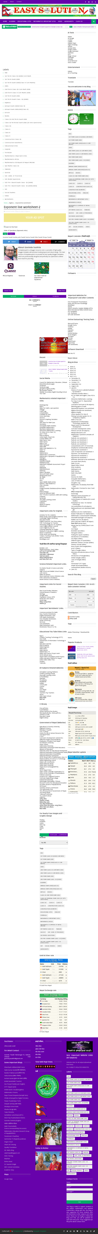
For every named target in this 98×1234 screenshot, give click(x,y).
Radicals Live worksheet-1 (79, 444)
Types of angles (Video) (78, 550)
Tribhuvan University (46, 794)
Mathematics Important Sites (44, 21)
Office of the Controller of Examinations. (52, 773)
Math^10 (42, 450)
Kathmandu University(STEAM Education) (52, 747)
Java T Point (43, 434)
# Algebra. (11, 234)
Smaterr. (42, 661)
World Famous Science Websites (50, 579)
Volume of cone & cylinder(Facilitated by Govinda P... (82, 390)
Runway (70, 59)
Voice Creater (72, 62)
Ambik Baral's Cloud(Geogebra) (14, 1090)
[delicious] (94, 1231)
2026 (71, 367)
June (72, 569)
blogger (13, 296)
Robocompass (44, 492)
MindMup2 (71, 305)
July (72, 388)
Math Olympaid (44, 445)
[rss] (84, 1231)
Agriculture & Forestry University (50, 727)
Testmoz (70, 327)
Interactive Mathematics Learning (50, 430)
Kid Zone (42, 622)
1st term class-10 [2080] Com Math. (81, 137)
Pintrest (42, 487)
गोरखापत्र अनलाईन (44, 800)
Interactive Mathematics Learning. (81, 399)
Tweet (13, 242)
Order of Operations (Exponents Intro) (15, 230)
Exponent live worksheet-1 (79, 457)
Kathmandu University (46, 746)
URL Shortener (72, 313)
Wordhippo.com (44, 539)
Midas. (42, 688)
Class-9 (6, 26)
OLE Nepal (74, 529)
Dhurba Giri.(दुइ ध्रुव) (10, 1109)
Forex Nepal (45, 1032)
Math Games (44, 442)
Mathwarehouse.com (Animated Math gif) (83, 509)
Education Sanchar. (45, 644)
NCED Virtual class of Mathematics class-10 (53, 757)
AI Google (71, 38)
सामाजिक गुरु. (43, 603)
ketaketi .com (44, 548)
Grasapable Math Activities (48, 426)
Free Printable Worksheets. (48, 619)
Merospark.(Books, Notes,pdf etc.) (50, 713)
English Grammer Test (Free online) (51, 521)
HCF (72, 561)
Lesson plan (43, 685)
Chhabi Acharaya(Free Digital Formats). (16, 1098)
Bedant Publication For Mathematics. (82, 514)
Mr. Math (42, 477)
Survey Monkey (72, 333)
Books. (78, 173)
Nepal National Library (46, 764)
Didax (41, 421)
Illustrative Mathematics (47, 429)
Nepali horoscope (72, 702)
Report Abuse (72, 358)
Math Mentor (44, 650)
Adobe (70, 37)
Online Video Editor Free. (47, 660)
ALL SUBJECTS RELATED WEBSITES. (78, 1067)
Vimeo (42, 694)
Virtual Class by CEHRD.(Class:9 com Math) (82, 526)
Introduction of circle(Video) (79, 537)
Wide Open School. (45, 696)
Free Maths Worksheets (47, 617)
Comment (61, 242)
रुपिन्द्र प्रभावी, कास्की (9, 1046)
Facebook (43, 385)
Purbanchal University (46, 780)
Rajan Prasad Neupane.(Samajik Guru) (16, 1095)
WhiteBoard (43, 506)
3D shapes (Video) (76, 538)
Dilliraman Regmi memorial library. (50, 739)
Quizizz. (73, 475)
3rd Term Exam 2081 (75, 157)
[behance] (87, 1231)
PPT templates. (72, 311)
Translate (71, 82)
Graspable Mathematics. (78, 479)
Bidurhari (7, 1158)
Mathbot (42, 451)
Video (60, 21)
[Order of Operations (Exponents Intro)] (11, 227)
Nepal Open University (46, 765)
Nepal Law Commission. (47, 762)
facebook (56, 296)
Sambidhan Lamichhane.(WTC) (13, 1115)
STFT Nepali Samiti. (10, 1087)
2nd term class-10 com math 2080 (80, 150)
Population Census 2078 (47, 597)
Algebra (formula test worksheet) (81, 410)
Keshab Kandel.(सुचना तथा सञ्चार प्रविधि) (15, 1078)
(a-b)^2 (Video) (75, 548)
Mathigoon (43, 459)
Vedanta (42, 503)
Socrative (71, 336)
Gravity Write (72, 48)
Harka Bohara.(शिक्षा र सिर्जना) (12, 1075)
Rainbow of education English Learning (52, 531)
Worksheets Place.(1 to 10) (48, 627)
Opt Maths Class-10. (75, 210)
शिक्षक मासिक (43, 808)
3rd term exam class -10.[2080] (79, 160)
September (74, 384)
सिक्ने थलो (42, 699)
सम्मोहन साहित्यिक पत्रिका (10, 1123)
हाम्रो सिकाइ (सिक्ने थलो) (46, 559)
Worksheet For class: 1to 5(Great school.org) (81, 503)
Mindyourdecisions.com (78, 433)
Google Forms (72, 325)
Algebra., (27, 211)
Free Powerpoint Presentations (77, 302)
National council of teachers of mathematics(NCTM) (80, 496)
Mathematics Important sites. (79, 199)
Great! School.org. (45, 620)
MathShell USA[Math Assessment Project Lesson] (52, 465)
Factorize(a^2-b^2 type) (78, 563)
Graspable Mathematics (47, 427)
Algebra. (71, 163)
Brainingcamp (44, 405)
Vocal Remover (72, 61)
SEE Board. (43, 786)
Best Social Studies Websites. (49, 591)
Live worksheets (73, 344)
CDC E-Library (44, 731)
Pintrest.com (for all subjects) (80, 431)
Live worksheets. (45, 624)
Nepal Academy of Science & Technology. (53, 759)
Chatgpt (42, 410)
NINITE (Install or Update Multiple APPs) (80, 308)
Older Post (61, 291)
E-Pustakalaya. (44, 677)
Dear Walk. (43, 639)
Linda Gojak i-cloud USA (47, 437)
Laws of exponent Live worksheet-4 (82, 452)
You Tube (43, 393)
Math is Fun (43, 443)
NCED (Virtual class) (46, 655)
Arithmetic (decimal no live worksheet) (83, 459)
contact (19, 1)
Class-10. (72, 183)
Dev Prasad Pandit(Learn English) (14, 1084)
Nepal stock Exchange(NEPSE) (49, 767)
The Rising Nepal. (45, 792)
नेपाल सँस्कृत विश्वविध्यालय (46, 804)
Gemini (70, 46)
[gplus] (70, 1231)
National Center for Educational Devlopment (53, 751)
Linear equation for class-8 (79, 414)
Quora (70, 306)
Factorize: (22, 276)
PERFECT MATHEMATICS (47, 483)
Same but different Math (47, 493)
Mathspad (43, 467)
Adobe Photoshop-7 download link (78, 632)
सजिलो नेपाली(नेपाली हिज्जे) (46, 557)
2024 (71, 370)
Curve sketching (44, 416)
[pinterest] (88, 1)
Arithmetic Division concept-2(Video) (82, 542)
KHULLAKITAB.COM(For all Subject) (82, 521)
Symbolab (43, 498)
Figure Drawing (72, 45)
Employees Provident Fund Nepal (50, 741)
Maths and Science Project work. (50, 653)
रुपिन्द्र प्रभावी (73, 619)
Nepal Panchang (72, 747)
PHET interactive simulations (48, 578)
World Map (74, 494)
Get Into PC (71, 353)
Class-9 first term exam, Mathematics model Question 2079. (85, 648)
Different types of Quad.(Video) (80, 540)
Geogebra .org (75, 483)
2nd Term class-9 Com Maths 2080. (80, 154)
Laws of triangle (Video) (78, 560)
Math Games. (75, 471)
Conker (70, 40)
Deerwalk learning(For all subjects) (82, 517)
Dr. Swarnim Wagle (10, 1164)
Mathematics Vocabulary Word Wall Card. (82, 485)
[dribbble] (80, 1231)
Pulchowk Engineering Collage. (49, 778)
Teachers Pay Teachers (47, 693)
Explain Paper (72, 43)
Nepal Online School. (77, 465)
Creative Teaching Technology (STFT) (51, 637)
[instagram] (92, 1)
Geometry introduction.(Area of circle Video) (82, 553)
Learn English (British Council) (49, 526)
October (74, 382)
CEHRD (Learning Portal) (47, 673)
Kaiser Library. (44, 744)
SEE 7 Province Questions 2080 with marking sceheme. (53, 495)
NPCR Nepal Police (45, 770)
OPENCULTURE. (45, 714)
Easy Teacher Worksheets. (48, 614)
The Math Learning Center (48, 500)
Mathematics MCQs (75, 202)
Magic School (72, 56)
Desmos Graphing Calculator (48, 419)
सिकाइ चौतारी (43, 698)
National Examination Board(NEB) (50, 754)
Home (5, 1)
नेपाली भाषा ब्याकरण (44, 556)
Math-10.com (75, 463)
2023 (71, 372)
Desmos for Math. (77, 477)
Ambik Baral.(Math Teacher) (13, 1081)
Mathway (42, 471)
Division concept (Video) (78, 544)
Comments (63, 835)
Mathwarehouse (45, 469)
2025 (71, 368)
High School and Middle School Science (52, 571)
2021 (71, 376)
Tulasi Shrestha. (9, 1112)
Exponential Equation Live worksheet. (82, 408)
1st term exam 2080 (75, 140)
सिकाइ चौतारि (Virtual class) (78, 523)
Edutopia (42, 678)
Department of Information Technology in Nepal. (53, 641)
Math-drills (43, 446)
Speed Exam (72, 341)
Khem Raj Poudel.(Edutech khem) (14, 1118)
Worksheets (69, 21)
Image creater (72, 49)
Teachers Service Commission (49, 788)
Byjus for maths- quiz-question (49, 408)
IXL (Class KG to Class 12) (48, 432)
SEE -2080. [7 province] (84, 213)
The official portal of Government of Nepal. (53, 791)
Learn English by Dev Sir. (47, 528)
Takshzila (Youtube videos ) (79, 393)
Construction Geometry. (77, 190)
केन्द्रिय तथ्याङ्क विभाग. (77, 492)
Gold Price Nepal (46, 985)
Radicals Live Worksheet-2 (79, 442)
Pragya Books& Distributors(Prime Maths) (53, 488)
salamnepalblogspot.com (12, 1153)
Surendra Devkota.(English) (12, 1120)
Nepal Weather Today (73, 793)
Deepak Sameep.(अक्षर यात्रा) (12, 1104)
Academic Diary (9, 1170)
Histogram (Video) (76, 533)
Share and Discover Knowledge (77, 303)
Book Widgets (72, 335)
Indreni (70, 71)
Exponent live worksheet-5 (79, 450)
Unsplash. (43, 821)
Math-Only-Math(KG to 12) (48, 448)
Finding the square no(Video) (80, 535)
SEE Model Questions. (76, 216)
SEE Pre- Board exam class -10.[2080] (81, 219)
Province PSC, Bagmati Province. (50, 776)
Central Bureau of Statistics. (48, 592)
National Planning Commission (49, 755)
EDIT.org (42, 825)
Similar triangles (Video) (78, 558)
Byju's (41, 406)
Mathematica (44, 453)
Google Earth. (44, 595)
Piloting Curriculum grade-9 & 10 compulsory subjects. (81, 417)
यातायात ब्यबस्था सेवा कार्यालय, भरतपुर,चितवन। (51, 805)
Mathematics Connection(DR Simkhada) (83, 516)
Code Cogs (43, 411)
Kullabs (42, 683)
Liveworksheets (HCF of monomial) (82, 446)
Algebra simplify (76, 412)
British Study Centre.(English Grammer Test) (53, 516)
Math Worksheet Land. (47, 625)
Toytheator (43, 501)
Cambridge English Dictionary (49, 518)
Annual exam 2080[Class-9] (78, 166)
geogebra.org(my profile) (47, 389)
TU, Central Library (45, 796)
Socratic (70, 338)
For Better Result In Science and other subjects (51, 569)
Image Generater (73, 51)
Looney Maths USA (46, 438)
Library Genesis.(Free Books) (48, 711)
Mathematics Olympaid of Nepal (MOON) (79, 206)
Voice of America (45, 537)
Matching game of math (78, 406)
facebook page (44, 387)
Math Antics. (43, 648)
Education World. (45, 520)
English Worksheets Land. (47, 615)
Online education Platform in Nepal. (51, 658)
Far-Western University (47, 743)
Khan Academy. (76, 467)
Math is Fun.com (76, 420)
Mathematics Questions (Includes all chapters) (82, 435)
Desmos (42, 418)
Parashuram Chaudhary (11, 1136)
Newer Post (8, 291)
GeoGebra (43, 424)
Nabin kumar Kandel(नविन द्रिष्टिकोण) (15, 1070)
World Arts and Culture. (47, 599)
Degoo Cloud (8, 1142)
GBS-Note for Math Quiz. (47, 422)
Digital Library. (44, 718)
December (74, 378)
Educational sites (75, 193)
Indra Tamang (8, 1156)
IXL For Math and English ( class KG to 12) (83, 396)
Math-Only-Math (76, 473)
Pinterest (42, 691)
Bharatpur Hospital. (46, 730)
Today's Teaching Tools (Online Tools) (52, 536)
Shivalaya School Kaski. (11, 1106)
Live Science (43, 573)
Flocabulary (43, 680)
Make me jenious (45, 574)
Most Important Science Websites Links (52, 576)
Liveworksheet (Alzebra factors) (81, 567)
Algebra (12, 21)
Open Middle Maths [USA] (48, 482)
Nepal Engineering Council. (48, 760)
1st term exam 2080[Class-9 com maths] (80, 144)
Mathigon (43, 458)
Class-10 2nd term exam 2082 (79, 176)
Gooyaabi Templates (39, 1231)
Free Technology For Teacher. (49, 523)
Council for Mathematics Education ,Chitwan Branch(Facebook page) (53, 383)
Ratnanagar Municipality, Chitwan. (50, 781)
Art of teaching (72, 73)
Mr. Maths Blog (9, 1150)
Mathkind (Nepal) (45, 461)
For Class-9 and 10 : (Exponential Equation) (81, 401)
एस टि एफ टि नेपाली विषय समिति (47, 551)
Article (71, 173)
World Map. (43, 600)
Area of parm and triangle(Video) (81, 546)
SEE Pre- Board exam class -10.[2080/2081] (79, 223)
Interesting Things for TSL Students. (51, 525)
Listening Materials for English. (49, 529)
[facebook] (85, 1)
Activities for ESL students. (48, 515)
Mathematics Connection (47, 455)
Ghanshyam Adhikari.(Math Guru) (14, 1067)
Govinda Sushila (75, 617)
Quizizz (71, 213)
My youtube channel (46, 390)
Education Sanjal (45, 716)
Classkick (70, 330)
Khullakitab (43, 681)
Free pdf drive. (44, 708)
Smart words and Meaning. (48, 534)
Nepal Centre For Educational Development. (80, 426)
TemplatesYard (18, 1231)
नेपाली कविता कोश (44, 553)
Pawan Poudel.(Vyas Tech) (12, 1101)
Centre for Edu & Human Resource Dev (52, 733)
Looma (42, 686)
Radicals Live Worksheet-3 (79, 440)
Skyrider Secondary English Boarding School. (53, 392)
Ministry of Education (46, 749)
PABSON (87, 210)
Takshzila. (43, 663)
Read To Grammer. (45, 533)
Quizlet (70, 328)
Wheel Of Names (45, 504)
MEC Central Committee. (12, 1167)
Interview (71, 53)
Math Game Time (45, 440)
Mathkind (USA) (44, 463)
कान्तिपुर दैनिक (43, 799)
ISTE (69, 54)
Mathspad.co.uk (76, 469)
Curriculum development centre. (81, 429)
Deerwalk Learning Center (48, 675)
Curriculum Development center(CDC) (51, 738)
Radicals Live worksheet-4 (79, 438)
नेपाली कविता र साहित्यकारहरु (47, 554)
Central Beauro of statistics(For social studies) (83, 500)
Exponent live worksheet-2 (79, 455)
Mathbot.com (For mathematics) (81, 512)
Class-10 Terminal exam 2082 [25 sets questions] (81, 179)
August (73, 386)
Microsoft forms (73, 323)
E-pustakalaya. (44, 710)
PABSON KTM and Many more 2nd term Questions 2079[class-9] (86, 656)
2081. (70, 147)
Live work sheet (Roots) (78, 461)
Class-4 (79, 183)
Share (29, 242)
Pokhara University (45, 775)
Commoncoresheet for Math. (49, 612)
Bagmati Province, (45, 728)
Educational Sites (24, 21)
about (12, 1)
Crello (41, 826)
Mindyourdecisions (45, 475)
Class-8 (14, 26)
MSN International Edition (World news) (80, 310)
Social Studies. (78, 227)
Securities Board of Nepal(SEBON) (50, 784)
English (85, 193)
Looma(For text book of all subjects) (82, 404)
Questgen (71, 57)
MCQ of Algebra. (8, 276)
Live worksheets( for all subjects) (81, 506)
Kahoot (70, 331)
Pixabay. (42, 820)
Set (70, 227)
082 (70, 134)
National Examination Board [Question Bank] (54, 752)
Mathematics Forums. (11, 1092)
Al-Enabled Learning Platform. (49, 672)
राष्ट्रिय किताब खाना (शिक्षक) (46, 807)
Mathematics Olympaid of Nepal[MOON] (52, 456)
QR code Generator (74, 315)
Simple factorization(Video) (79, 565)
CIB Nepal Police (45, 735)
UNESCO (42, 797)
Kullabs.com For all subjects (79, 519)
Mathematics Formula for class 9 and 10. (82, 489)
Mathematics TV (45, 652)
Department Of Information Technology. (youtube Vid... (80, 422)
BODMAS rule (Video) (78, 531)
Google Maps (8, 1179)
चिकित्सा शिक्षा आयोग (45, 802)
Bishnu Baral (8, 1161)
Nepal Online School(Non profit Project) (52, 657)
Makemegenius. (44, 647)
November (74, 380)
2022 (71, 374)
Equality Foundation (10, 1147)
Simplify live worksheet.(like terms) (81, 448)
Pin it (45, 242)
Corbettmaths (44, 413)
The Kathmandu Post (46, 789)
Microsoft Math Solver (46, 474)
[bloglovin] (77, 1231)
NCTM (42, 479)
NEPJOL (42, 768)
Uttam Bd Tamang (10, 1144)
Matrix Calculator (45, 472)
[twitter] (67, 1231)
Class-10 (79, 21)
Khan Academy (44, 435)
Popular (53, 835)
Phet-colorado (44, 485)
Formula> (72, 196)
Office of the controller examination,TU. (52, 772)
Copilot (70, 41)
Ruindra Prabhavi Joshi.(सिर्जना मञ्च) (14, 1073)
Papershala (71, 343)
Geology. (42, 594)
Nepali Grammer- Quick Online (49, 549)
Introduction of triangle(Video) (80, 556)
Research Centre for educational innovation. (53, 783)
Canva (41, 823)
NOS (41, 480)
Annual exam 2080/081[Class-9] (79, 169)
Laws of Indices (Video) (78, 481)
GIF (41, 829)
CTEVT (42, 736)
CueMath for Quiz (45, 414)
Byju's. (42, 636)
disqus (35, 296)
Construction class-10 (84, 186)
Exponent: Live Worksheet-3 (80, 453)
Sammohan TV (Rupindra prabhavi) (15, 1139)
